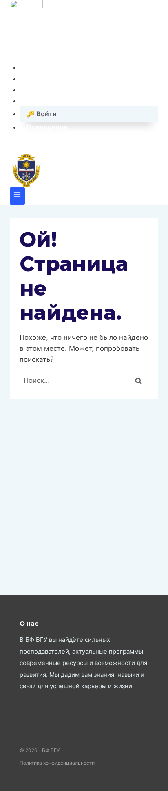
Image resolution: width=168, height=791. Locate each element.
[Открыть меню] (17, 196)
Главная (41, 67)
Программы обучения (65, 90)
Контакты (43, 79)
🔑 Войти (42, 114)
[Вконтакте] (17, 51)
